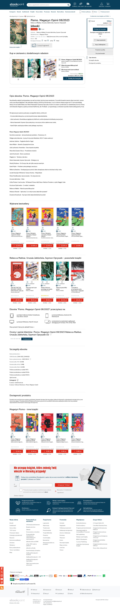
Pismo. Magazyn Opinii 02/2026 (31, 439)
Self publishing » (88, 508)
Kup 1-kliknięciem (100, 44)
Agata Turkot (83, 236)
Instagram (2, 575)
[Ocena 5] (43, 37)
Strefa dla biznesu (81, 523)
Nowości (53, 12)
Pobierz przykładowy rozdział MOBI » (20, 375)
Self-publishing (80, 534)
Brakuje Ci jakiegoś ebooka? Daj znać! (63, 508)
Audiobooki (25, 12)
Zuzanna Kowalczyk (76, 442)
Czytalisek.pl (60, 593)
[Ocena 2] (38, 37)
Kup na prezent (101, 40)
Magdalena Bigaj (68, 236)
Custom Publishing (81, 541)
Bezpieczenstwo (30, 527)
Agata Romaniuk (22, 442)
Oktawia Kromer (45, 442)
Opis (92, 57)
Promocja (34, 29)
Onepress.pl (48, 589)
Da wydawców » (88, 500)
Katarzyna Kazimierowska (17, 236)
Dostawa (62, 535)
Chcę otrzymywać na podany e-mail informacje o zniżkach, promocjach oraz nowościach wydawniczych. (37, 491)
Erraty (61, 540)
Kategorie (13, 12)
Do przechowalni (100, 53)
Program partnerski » (28, 500)
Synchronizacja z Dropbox (33, 550)
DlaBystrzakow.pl (86, 589)
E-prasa (12, 382)
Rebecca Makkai (41, 32)
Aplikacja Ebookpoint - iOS (33, 557)
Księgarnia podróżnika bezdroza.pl (99, 540)
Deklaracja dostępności (66, 530)
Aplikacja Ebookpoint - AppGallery (32, 560)
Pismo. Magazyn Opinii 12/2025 (61, 439)
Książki (32, 12)
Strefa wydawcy (80, 525)
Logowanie (46, 523)
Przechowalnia (47, 530)
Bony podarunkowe (15, 547)
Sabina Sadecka (14, 442)
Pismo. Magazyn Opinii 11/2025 (76, 439)
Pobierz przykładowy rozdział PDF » (19, 369)
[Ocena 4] (41, 37)
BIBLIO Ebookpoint (81, 539)
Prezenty (45, 535)
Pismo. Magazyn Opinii (32, 384)
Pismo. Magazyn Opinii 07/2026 (16, 234)
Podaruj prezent (105, 12)
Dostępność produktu (95, 63)
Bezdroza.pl (97, 589)
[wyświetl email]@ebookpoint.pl (54, 601)
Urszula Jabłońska (51, 32)
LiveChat (62, 547)
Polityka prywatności (65, 528)
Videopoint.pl (36, 593)
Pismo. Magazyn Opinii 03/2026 (15, 439)
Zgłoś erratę (13, 377)
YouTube (2, 579)
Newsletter (46, 540)
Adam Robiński (29, 442)
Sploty (71, 593)
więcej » (46, 492)
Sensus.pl (59, 589)
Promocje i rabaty (14, 533)
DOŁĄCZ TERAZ (64, 485)
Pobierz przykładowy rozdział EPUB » (20, 372)
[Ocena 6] (45, 37)
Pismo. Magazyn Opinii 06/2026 (61, 234)
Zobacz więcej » (19, 495)
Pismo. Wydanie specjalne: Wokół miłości (31, 234)
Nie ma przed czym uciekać (70, 69)
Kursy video (39, 12)
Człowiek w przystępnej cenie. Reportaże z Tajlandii (77, 289)
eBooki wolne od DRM (32, 541)
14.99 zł (33, 246)
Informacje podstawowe (33, 524)
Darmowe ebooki (70, 12)
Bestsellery (60, 12)
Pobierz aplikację (86, 12)
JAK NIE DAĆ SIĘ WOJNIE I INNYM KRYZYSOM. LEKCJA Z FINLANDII (17, 290)
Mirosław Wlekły (60, 236)
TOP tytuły (13, 530)
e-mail (15, 485)
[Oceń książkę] (40, 36)
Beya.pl (47, 593)
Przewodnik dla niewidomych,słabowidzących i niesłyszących (30, 537)
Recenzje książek (64, 542)
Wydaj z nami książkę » (59, 500)
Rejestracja (46, 525)
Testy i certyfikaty (15, 550)
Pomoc (31, 327)
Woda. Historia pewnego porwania (46, 288)
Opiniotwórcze (19, 382)
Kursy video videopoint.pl (100, 548)
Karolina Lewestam (45, 237)
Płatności (62, 537)
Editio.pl (71, 589)
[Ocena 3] (39, 37)
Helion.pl (35, 589)
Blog (11, 552)
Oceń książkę (46, 537)
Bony (95, 12)
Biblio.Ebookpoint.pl (87, 593)
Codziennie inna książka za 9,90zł (99, 16)
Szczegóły (94, 60)
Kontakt (62, 523)
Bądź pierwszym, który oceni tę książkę (57, 36)
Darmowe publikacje (15, 540)
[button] (84, 218)
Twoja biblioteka (47, 533)
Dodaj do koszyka (100, 29)
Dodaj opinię (27, 339)
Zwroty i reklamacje (65, 533)
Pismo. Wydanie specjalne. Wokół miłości (46, 234)
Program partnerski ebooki (83, 528)
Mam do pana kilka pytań (69, 65)
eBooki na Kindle (30, 548)
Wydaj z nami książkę (81, 537)
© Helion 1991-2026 (14, 603)
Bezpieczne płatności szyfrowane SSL (24, 583)
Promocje (47, 12)
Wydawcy (12, 545)
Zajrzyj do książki (15, 47)
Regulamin (62, 525)
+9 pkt (42, 29)
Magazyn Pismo (44, 34)
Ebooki (19, 12)
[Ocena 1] (36, 37)
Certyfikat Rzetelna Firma (100, 525)
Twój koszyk (46, 528)
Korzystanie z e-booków (32, 532)
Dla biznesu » (25, 508)
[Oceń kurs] (15, 339)
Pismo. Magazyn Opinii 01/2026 (46, 439)
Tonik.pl (106, 599)
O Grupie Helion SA (98, 523)
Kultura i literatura (20, 384)
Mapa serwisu (63, 545)
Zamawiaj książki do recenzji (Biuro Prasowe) (83, 531)
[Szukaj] (68, 5)
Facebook (2, 568)
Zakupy (28, 529)
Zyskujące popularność (16, 535)
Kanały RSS (2, 588)
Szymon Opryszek (61, 32)
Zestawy (12, 542)
